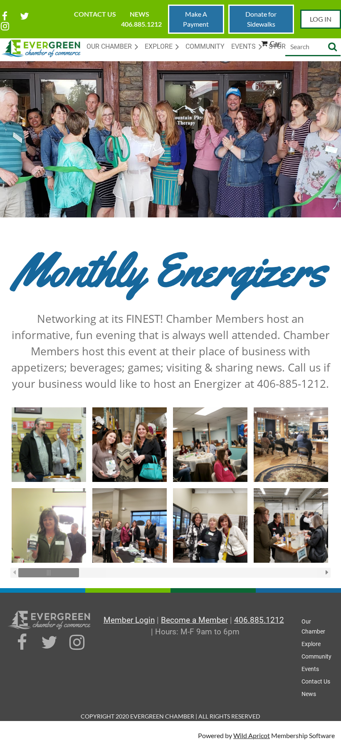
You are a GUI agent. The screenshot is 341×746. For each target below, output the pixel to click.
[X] (24, 16)
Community (316, 656)
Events (310, 669)
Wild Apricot (251, 735)
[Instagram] (5, 26)
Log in (320, 19)
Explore (311, 644)
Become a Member (194, 620)
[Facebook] (5, 16)
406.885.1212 (141, 24)
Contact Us (95, 14)
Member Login (129, 620)
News (139, 14)
